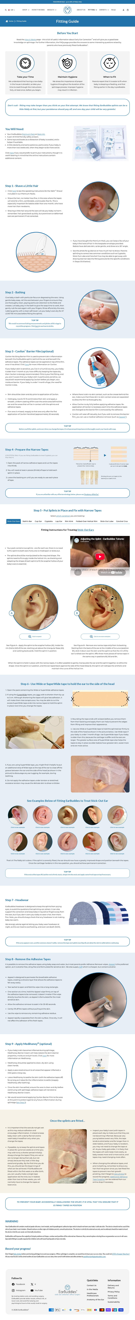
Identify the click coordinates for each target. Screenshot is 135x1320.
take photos (119, 1174)
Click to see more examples (102, 636)
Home (11, 21)
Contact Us (91, 1285)
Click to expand (36, 636)
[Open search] (6, 10)
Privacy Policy (114, 1292)
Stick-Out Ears (85, 529)
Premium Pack (28, 134)
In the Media (92, 1289)
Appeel (122, 417)
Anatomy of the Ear (95, 1300)
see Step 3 (21, 1102)
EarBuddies (23, 1310)
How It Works (30, 40)
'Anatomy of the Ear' (91, 494)
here (12, 153)
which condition (63, 516)
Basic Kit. (41, 134)
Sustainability (114, 1302)
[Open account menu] (123, 10)
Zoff (80, 967)
